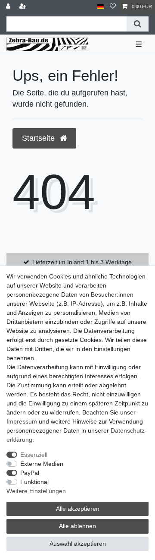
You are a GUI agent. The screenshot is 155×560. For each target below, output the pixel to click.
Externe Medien (41, 463)
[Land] (100, 6)
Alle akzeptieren (77, 508)
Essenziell (33, 454)
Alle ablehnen (77, 525)
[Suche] (138, 24)
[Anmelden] (9, 6)
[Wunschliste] (113, 6)
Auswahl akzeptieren (78, 543)
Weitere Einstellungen (36, 490)
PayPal (29, 472)
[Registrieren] (23, 6)
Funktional (34, 481)
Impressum (21, 421)
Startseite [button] (39, 138)
